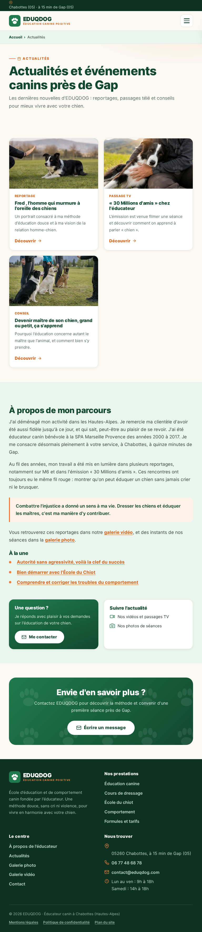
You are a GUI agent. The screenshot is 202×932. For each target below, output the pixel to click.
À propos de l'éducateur (33, 846)
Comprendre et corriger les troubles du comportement (77, 582)
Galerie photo (22, 865)
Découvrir (25, 240)
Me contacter (43, 636)
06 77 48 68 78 (127, 862)
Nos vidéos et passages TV (143, 616)
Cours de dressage (123, 793)
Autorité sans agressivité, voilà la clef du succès (71, 562)
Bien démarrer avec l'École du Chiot (56, 572)
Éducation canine (121, 783)
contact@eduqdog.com (135, 872)
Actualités (19, 855)
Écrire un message (105, 727)
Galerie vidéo (22, 874)
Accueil (15, 37)
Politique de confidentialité (66, 922)
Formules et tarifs (121, 821)
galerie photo (60, 540)
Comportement (119, 811)
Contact (17, 883)
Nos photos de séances (140, 625)
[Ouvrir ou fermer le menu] (186, 20)
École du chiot (118, 802)
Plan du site (105, 922)
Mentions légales (23, 922)
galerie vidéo (118, 532)
